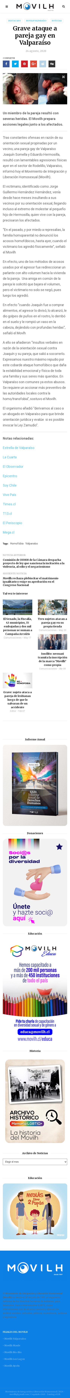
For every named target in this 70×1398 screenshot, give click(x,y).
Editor (13, 711)
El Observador (13, 467)
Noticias (57, 21)
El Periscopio (12, 523)
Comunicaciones (12, 637)
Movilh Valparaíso (36, 21)
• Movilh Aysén (11, 1365)
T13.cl (7, 514)
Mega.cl (8, 532)
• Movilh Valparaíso (14, 1338)
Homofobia (17, 543)
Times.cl (9, 504)
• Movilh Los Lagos (14, 1359)
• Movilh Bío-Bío (12, 1352)
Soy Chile (10, 485)
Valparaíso (31, 543)
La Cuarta (10, 457)
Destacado (14, 21)
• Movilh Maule (11, 1345)
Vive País (9, 495)
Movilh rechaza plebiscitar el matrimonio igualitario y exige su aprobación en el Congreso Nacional (30, 582)
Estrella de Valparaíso (18, 448)
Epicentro (10, 476)
